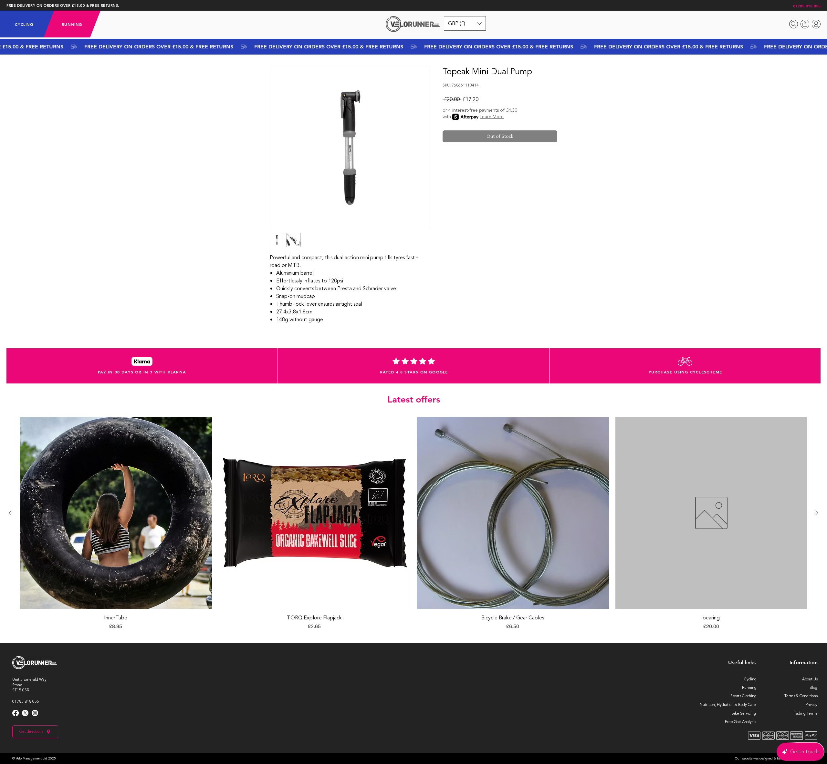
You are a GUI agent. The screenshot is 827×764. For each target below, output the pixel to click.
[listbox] (465, 23)
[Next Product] (817, 513)
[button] (24, 24)
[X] (25, 713)
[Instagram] (35, 713)
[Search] (793, 24)
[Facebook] (15, 713)
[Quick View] (116, 513)
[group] (413, 527)
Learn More (492, 117)
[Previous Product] (10, 513)
